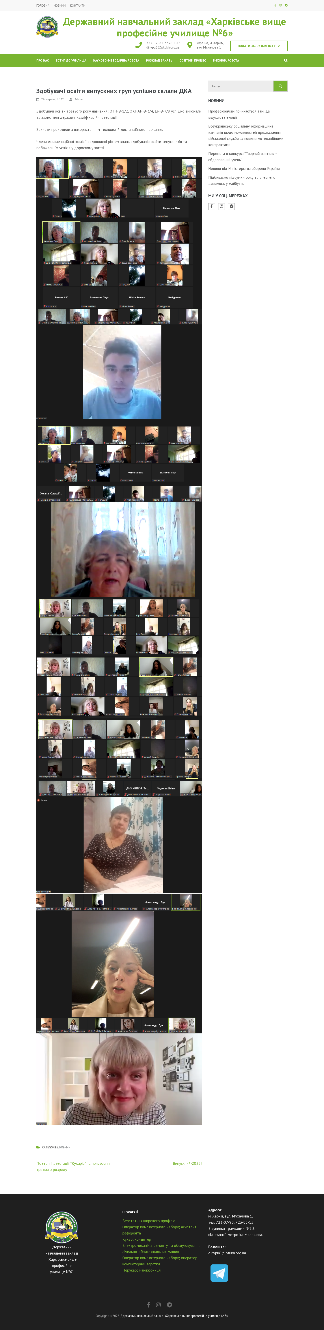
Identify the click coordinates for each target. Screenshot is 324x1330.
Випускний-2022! (187, 1163)
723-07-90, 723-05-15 (163, 43)
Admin (78, 99)
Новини (60, 6)
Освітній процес (192, 60)
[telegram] (286, 5)
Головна (42, 6)
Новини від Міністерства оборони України (244, 168)
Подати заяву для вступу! (259, 46)
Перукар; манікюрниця (141, 1270)
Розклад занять (159, 60)
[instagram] (280, 5)
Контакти (77, 6)
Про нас (42, 60)
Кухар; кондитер (136, 1239)
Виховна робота (226, 60)
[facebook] (275, 5)
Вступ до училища (71, 60)
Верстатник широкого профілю (148, 1220)
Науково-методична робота (116, 60)
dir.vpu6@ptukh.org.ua (162, 47)
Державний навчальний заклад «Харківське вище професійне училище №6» (174, 27)
